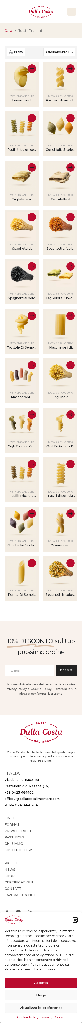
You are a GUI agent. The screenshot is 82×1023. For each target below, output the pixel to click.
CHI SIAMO (14, 844)
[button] (75, 919)
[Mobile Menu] (71, 12)
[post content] (21, 78)
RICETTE (12, 863)
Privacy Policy (52, 1017)
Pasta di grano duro (21, 96)
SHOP (10, 876)
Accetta (41, 982)
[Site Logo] (41, 12)
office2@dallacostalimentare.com (32, 799)
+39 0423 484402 (19, 792)
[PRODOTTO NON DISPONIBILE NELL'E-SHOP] (32, 68)
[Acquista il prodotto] (32, 167)
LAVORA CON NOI (20, 895)
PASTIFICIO (14, 837)
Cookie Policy (27, 1017)
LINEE (10, 818)
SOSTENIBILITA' (18, 850)
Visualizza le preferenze (41, 1007)
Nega (41, 995)
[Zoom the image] (41, 724)
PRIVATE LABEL (18, 831)
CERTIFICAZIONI (19, 882)
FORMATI (13, 824)
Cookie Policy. (41, 689)
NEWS (10, 869)
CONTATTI (14, 889)
